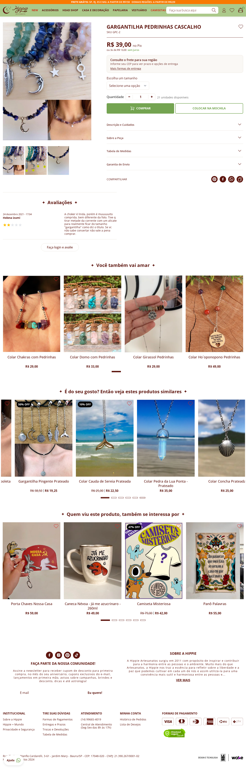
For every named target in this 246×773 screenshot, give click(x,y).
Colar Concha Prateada (215, 481)
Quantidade (115, 96)
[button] (174, 64)
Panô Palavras (163, 604)
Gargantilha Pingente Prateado (31, 481)
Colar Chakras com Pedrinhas (92, 357)
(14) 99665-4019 (91, 719)
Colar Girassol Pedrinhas (214, 357)
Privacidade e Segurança (19, 729)
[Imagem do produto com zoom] (47, 81)
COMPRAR (143, 108)
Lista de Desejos (130, 724)
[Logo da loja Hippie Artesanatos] (15, 10)
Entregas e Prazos (54, 724)
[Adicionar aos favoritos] (241, 27)
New (35, 10)
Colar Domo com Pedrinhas (153, 357)
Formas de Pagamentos (58, 719)
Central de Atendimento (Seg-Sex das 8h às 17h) (96, 726)
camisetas (158, 10)
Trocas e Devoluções (56, 729)
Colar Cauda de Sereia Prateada (93, 481)
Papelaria (120, 10)
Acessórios (50, 10)
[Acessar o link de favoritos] (232, 10)
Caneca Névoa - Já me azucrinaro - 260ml (42, 606)
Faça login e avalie (60, 247)
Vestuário (139, 10)
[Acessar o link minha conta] (224, 10)
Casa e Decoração (95, 10)
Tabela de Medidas (55, 734)
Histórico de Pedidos (133, 719)
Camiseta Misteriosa (103, 604)
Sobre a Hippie (12, 719)
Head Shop (70, 10)
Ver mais (183, 680)
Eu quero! (95, 693)
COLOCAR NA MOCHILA (209, 108)
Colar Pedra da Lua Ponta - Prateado (154, 483)
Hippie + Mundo (13, 724)
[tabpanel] (31, 446)
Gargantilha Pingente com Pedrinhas (31, 359)
